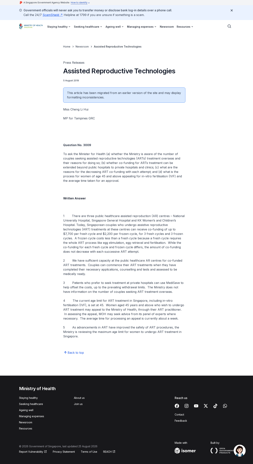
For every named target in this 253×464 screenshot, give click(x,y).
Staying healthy (28, 397)
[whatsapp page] (225, 406)
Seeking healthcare (31, 404)
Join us (78, 404)
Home (66, 46)
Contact (179, 414)
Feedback (181, 420)
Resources (25, 428)
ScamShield (51, 15)
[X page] (206, 406)
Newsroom (167, 26)
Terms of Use (89, 451)
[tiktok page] (215, 406)
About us (79, 397)
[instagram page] (186, 406)
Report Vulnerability (31, 451)
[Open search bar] (229, 26)
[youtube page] (196, 406)
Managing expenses (31, 416)
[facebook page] (177, 406)
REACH (107, 451)
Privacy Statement (64, 451)
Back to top (76, 352)
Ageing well (26, 410)
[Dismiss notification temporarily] (231, 10)
